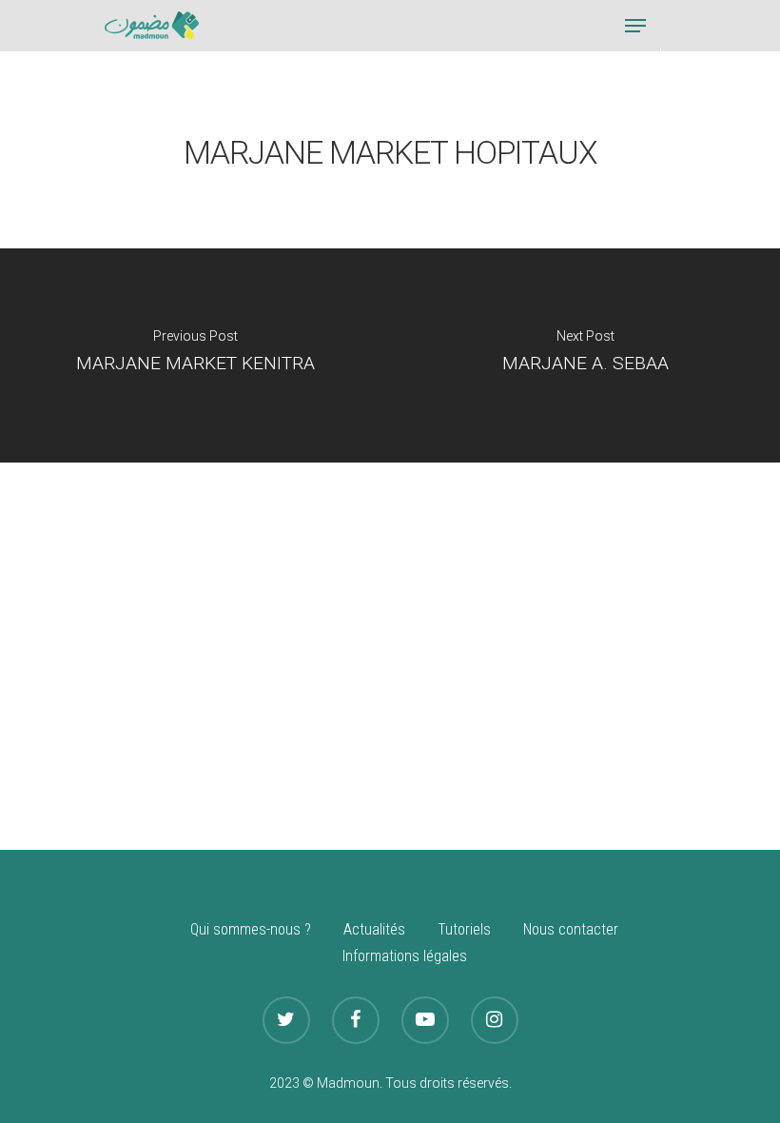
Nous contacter (570, 929)
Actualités (374, 929)
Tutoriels (464, 929)
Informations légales (404, 956)
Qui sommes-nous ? (250, 929)
